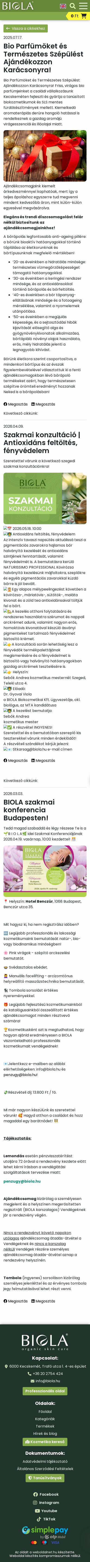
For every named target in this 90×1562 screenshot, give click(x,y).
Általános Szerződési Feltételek (45, 1468)
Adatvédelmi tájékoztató (45, 1461)
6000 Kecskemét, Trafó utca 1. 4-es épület (47, 1366)
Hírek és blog (45, 1433)
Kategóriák (45, 1419)
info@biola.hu (48, 1381)
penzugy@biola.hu (22, 1181)
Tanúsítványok (47, 1478)
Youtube (49, 1511)
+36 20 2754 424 (48, 1373)
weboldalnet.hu (45, 1552)
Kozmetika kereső (47, 1441)
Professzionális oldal (45, 1391)
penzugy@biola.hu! (20, 1074)
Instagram (49, 1502)
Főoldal (45, 1411)
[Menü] (83, 6)
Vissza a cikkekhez (28, 28)
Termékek (45, 1426)
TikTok (49, 1519)
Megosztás (17, 404)
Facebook (49, 1494)
